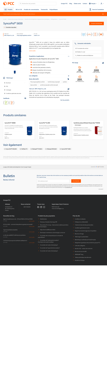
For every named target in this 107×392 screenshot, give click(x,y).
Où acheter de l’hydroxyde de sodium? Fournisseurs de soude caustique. (48, 241)
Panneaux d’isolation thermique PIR (48, 222)
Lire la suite (32, 51)
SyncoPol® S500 (65, 149)
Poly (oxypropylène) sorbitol (24, 35)
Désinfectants (43, 219)
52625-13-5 (37, 35)
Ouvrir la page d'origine (26, 167)
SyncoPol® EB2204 (11, 149)
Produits (10, 9)
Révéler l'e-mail (81, 52)
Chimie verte (77, 3)
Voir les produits (64, 100)
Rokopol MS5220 (51, 149)
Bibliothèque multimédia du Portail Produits (85, 239)
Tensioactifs (44, 9)
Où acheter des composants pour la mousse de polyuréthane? (50, 236)
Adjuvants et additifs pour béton (47, 229)
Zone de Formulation (98, 9)
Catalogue (8, 90)
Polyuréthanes (53, 9)
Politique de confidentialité (81, 222)
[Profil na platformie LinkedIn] (41, 207)
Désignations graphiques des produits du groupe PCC (87, 242)
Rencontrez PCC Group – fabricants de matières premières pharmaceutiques (53, 225)
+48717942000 (26, 207)
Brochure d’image (79, 234)
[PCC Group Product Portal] (8, 3)
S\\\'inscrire (76, 181)
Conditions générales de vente (13, 93)
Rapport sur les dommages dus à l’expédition (85, 231)
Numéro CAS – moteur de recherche (83, 248)
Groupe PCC (64, 3)
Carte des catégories (80, 245)
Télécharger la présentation (81, 237)
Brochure (8, 83)
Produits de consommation (31, 9)
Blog (70, 3)
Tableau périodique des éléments (83, 257)
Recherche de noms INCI (81, 251)
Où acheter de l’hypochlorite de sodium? (50, 248)
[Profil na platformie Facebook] (38, 207)
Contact (85, 3)
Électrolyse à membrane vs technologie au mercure (52, 232)
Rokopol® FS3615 (37, 149)
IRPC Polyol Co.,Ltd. (9, 35)
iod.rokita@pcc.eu (68, 187)
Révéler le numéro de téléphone (85, 55)
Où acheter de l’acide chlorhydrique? (49, 245)
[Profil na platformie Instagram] (44, 207)
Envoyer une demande (96, 23)
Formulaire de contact (82, 48)
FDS (7, 86)
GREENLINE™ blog (79, 254)
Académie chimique (79, 260)
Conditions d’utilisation (80, 219)
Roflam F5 (24, 149)
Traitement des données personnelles (84, 225)
